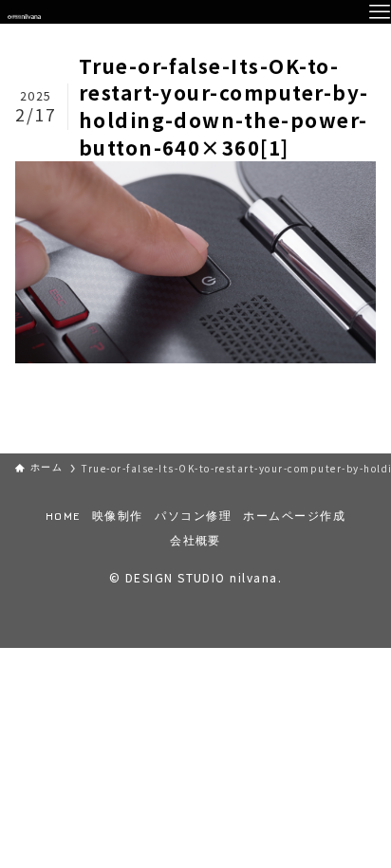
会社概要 (195, 541)
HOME (63, 516)
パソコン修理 (193, 516)
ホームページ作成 (294, 516)
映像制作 (117, 516)
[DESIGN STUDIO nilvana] (24, 12)
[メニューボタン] (379, 12)
